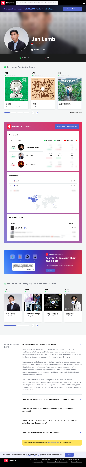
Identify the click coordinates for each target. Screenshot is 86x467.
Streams (59, 140)
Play (16, 89)
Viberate (7, 3)
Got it (69, 455)
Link (25, 228)
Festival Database (73, 459)
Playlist (12, 223)
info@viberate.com (53, 442)
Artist (19, 140)
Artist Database (59, 459)
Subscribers (69, 140)
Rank (11, 140)
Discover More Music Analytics (67, 126)
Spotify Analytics (38, 462)
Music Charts (46, 459)
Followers (49, 140)
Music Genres (33, 459)
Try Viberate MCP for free (72, 9)
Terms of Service (76, 462)
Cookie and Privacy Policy (32, 455)
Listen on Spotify (75, 112)
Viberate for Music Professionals (57, 462)
